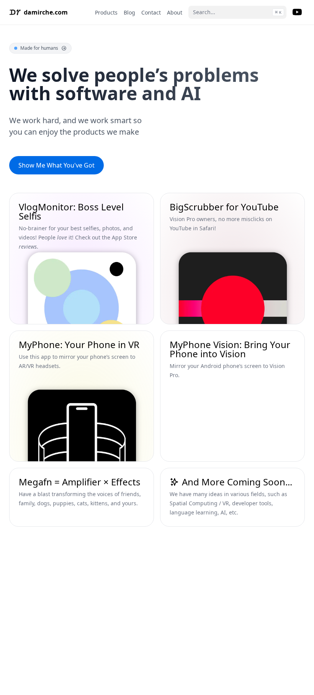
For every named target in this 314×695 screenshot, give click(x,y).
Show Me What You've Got (56, 165)
